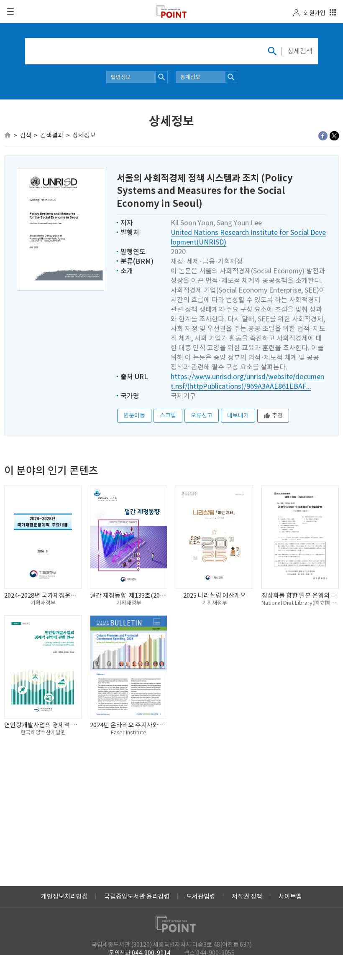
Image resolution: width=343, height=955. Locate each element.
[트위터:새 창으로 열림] (334, 135)
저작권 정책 (247, 896)
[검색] (272, 51)
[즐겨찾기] (333, 13)
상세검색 (299, 51)
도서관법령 (200, 896)
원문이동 (134, 415)
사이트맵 (290, 896)
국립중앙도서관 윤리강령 (137, 896)
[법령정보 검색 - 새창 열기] (162, 77)
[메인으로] (7, 135)
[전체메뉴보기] (10, 11)
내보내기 (238, 415)
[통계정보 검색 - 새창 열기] (231, 77)
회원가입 (314, 13)
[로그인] (296, 14)
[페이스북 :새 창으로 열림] (323, 135)
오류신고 (201, 415)
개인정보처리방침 (64, 896)
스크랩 (168, 415)
